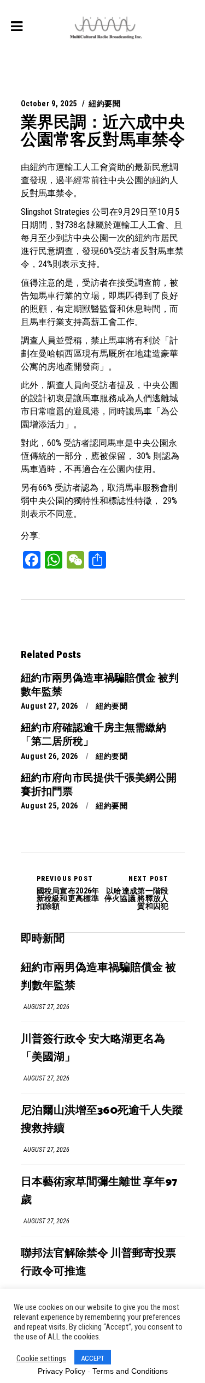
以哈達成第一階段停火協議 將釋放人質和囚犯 (136, 892)
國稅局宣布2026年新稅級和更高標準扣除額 (68, 892)
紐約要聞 (105, 103)
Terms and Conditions (130, 1371)
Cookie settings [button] (41, 1358)
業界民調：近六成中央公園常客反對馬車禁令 (103, 130)
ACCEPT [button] (92, 1358)
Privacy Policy (61, 1371)
